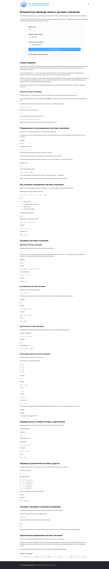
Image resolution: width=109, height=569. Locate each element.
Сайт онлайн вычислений (28, 565)
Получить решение (54, 49)
